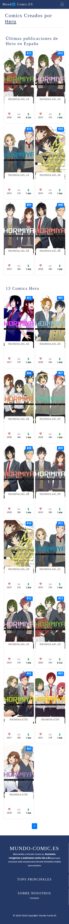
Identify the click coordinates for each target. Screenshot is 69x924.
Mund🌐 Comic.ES (18, 4)
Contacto (34, 898)
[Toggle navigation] (62, 4)
